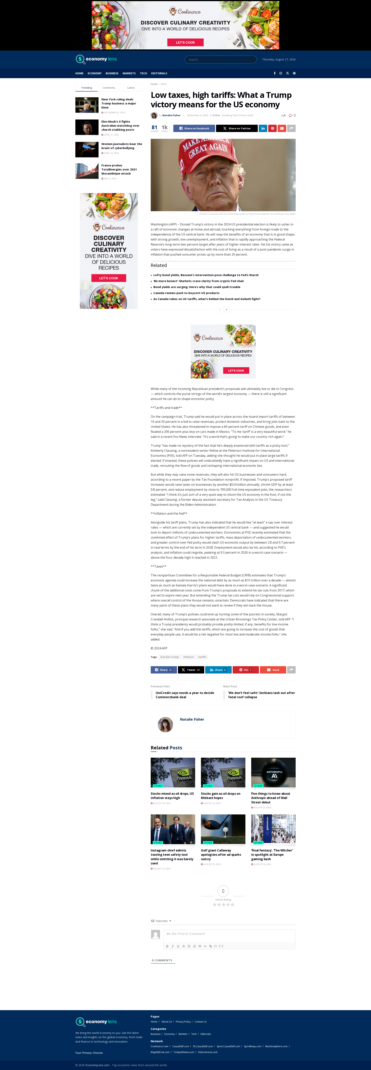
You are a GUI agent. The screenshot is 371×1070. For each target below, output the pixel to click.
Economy (94, 73)
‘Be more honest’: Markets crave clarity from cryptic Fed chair (198, 281)
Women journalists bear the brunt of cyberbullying (121, 146)
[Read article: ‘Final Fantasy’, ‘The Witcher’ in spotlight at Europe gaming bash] (273, 830)
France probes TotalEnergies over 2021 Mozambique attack (119, 169)
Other (164, 84)
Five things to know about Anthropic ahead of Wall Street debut (270, 797)
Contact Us (201, 1021)
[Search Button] (253, 59)
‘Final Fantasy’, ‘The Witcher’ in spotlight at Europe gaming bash (272, 854)
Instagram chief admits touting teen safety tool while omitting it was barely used (172, 856)
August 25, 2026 (262, 807)
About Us (167, 1021)
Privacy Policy (183, 1021)
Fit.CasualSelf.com (203, 1046)
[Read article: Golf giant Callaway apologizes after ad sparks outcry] (223, 830)
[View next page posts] (227, 309)
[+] (221, 946)
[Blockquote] (200, 946)
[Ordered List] (189, 946)
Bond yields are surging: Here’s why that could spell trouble (196, 287)
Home (79, 73)
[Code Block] (205, 946)
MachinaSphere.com (276, 1046)
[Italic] (172, 946)
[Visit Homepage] (96, 59)
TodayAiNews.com (184, 1052)
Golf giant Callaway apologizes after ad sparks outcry (221, 854)
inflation (188, 657)
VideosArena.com (208, 1052)
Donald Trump (170, 657)
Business (112, 73)
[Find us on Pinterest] (294, 73)
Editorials (159, 73)
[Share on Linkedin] (263, 128)
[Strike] (183, 946)
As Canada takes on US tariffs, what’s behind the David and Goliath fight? (206, 299)
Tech (143, 73)
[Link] (210, 946)
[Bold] (167, 946)
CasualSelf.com (180, 1046)
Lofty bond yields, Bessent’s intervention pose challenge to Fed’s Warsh (206, 275)
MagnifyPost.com (160, 1052)
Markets (129, 73)
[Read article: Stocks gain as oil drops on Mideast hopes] (223, 773)
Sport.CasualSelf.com (228, 1046)
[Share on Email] (282, 128)
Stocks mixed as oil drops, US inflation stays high (172, 795)
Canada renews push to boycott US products (186, 293)
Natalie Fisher (171, 115)
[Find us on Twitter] (287, 73)
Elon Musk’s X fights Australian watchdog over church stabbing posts (120, 125)
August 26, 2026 (161, 803)
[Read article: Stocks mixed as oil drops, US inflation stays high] (173, 773)
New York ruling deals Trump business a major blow (118, 103)
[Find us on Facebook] (275, 73)
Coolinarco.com (159, 1046)
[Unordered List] (194, 946)
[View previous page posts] (220, 309)
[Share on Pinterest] (272, 128)
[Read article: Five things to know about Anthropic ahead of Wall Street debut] (273, 773)
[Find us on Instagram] (280, 73)
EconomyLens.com (97, 1065)
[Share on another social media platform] (291, 128)
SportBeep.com (252, 1046)
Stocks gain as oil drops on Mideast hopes (220, 795)
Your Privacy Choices (89, 1053)
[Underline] (178, 946)
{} (215, 946)
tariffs (202, 657)
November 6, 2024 (197, 115)
